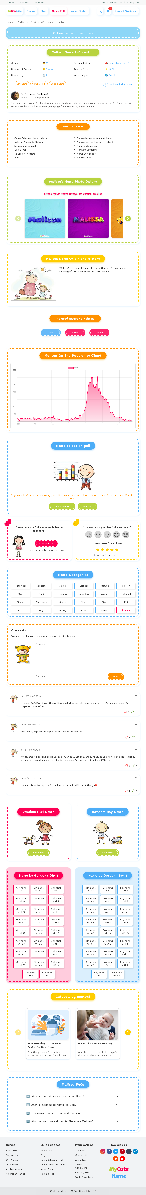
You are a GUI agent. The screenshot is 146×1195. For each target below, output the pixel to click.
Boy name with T (108, 953)
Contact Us (81, 1155)
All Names (126, 610)
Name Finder (48, 1169)
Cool (83, 610)
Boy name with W (108, 963)
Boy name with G (90, 910)
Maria (75, 332)
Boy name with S (90, 953)
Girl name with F (56, 900)
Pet (126, 601)
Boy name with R (125, 942)
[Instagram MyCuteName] (102, 1151)
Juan (51, 332)
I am (46, 543)
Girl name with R (56, 942)
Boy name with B (108, 889)
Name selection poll (25, 145)
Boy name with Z (116, 974)
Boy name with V (90, 963)
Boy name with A (90, 889)
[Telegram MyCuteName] (135, 1151)
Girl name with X (56, 963)
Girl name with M (21, 931)
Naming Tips (133, 2)
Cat (20, 610)
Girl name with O (56, 931)
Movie (20, 601)
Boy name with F (125, 900)
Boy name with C (125, 889)
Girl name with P (21, 942)
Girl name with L (56, 921)
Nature (105, 585)
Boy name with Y (99, 974)
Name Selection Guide (111, 2)
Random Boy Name (87, 149)
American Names (15, 1173)
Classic (105, 610)
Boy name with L (125, 921)
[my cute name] (119, 1172)
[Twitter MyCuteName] (115, 1151)
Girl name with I (56, 910)
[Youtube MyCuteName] (122, 1158)
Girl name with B (39, 889)
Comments (20, 149)
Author (105, 593)
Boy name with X (125, 963)
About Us (80, 1150)
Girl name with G (21, 910)
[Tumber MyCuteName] (129, 1151)
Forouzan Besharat (36, 94)
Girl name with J (21, 921)
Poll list (87, 506)
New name (107, 852)
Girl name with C (56, 889)
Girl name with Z (47, 974)
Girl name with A (21, 889)
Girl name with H (39, 910)
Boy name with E (108, 900)
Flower (126, 585)
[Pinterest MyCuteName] (122, 1151)
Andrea (99, 332)
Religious (41, 585)
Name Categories (86, 145)
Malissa (61, 22)
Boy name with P (90, 942)
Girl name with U (56, 953)
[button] (18, 218)
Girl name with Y (30, 974)
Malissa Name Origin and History (94, 137)
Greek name (57, 83)
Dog (41, 610)
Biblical (84, 585)
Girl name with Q (39, 942)
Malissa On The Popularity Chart (94, 141)
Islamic (63, 585)
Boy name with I (125, 910)
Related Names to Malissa (28, 141)
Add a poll (61, 506)
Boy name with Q (108, 942)
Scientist (84, 593)
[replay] (136, 696)
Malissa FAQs (83, 157)
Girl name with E (39, 900)
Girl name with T (39, 953)
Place (84, 601)
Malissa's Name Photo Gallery (30, 137)
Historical (20, 585)
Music (105, 601)
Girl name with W (39, 963)
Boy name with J (90, 921)
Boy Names (23, 2)
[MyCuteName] (14, 11)
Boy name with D (90, 900)
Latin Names (13, 1164)
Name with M (39, 83)
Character (41, 601)
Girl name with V (21, 963)
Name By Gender (86, 153)
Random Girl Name (24, 153)
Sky (20, 593)
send (115, 676)
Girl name (21, 83)
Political (126, 593)
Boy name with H (108, 910)
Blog (16, 157)
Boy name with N (108, 931)
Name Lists (46, 1150)
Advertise (80, 1159)
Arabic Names (14, 1169)
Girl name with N (39, 931)
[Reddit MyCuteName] (115, 1158)
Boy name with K (108, 921)
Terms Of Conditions (81, 1166)
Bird (41, 593)
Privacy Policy (83, 1172)
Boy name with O (125, 931)
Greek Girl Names (44, 22)
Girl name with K (39, 921)
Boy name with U (125, 953)
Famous (63, 593)
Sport (62, 601)
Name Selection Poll (52, 1159)
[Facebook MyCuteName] (109, 1151)
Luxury (62, 610)
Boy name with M (90, 931)
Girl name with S (21, 953)
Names (10, 2)
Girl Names (39, 2)
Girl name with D (21, 900)
